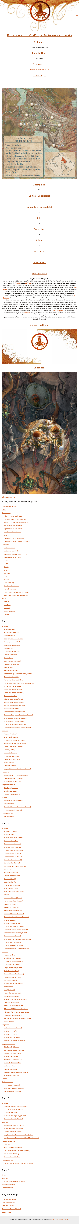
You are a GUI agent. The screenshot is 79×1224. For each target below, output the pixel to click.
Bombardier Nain (9, 635)
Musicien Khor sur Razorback (14, 914)
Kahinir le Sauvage (10, 753)
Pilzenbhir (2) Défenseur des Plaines (16, 1012)
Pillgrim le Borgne (10, 765)
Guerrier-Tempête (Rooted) (13, 1119)
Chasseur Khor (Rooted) (12, 847)
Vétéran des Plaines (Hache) (14, 702)
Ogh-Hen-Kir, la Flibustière (13, 529)
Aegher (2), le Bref (10, 955)
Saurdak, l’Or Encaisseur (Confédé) (16, 1072)
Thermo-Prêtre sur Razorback (14, 1040)
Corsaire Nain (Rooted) (12, 651)
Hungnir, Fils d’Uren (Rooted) (14, 983)
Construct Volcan (8, 1205)
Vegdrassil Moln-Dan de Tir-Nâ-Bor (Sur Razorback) (22, 1138)
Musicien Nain (8, 667)
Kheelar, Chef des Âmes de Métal (15, 999)
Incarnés (5, 731)
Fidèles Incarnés (7, 813)
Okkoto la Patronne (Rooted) (14, 1088)
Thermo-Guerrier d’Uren (12, 923)
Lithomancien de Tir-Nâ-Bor (13, 778)
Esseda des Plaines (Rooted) (11, 1209)
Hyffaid (6, 579)
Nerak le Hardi (9, 762)
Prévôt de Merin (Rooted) (13, 810)
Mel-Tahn (7, 605)
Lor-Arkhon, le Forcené (12, 759)
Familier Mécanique (10, 654)
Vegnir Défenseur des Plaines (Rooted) (17, 769)
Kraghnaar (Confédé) (11, 756)
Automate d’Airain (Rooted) (13, 837)
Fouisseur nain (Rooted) (12, 875)
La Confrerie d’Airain (11, 551)
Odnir (6, 560)
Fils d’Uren (7, 869)
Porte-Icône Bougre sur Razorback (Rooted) (19, 683)
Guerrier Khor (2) (10, 882)
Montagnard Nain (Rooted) (13, 910)
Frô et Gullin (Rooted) (11, 1154)
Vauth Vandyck (9, 1021)
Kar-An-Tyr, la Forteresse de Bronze (16, 522)
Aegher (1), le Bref (10, 734)
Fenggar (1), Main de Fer (12, 794)
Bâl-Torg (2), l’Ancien (11, 1047)
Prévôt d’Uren (9, 804)
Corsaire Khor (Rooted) (12, 863)
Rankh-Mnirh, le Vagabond (13, 1015)
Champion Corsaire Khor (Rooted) (15, 933)
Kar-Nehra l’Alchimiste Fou (13, 1059)
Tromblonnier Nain (10, 696)
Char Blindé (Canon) (9, 1199)
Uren (6, 570)
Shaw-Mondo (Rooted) (11, 1075)
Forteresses (6, 513)
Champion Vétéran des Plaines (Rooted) (17, 727)
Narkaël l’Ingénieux (10, 589)
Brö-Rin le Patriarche (11, 586)
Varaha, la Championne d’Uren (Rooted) (17, 1018)
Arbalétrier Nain (9, 629)
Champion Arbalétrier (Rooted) (14, 712)
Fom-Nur (18, 283)
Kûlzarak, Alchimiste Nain (12, 1063)
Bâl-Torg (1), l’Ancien (11, 788)
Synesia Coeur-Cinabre (12, 1157)
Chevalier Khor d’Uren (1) (12, 853)
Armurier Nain (9, 834)
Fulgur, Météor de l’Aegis (12, 977)
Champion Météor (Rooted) (13, 945)
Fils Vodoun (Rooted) (11, 872)
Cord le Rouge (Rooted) (12, 964)
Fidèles (4, 797)
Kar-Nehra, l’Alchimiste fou (39, 69)
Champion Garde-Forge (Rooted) (15, 724)
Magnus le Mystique (10, 1069)
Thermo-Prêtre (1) (10, 1031)
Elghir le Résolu (9, 816)
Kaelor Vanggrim (57, 310)
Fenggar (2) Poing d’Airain (13, 1053)
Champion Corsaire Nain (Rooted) (15, 718)
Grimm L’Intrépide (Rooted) (13, 746)
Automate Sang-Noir (11, 841)
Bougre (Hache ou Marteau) (13, 639)
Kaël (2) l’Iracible (9, 990)
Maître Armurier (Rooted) (13, 1028)
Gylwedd (7, 608)
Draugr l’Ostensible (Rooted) (14, 974)
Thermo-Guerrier (10, 920)
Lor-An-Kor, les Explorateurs (14, 538)
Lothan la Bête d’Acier (11, 1002)
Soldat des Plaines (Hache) (13, 689)
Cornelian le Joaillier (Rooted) (14, 1050)
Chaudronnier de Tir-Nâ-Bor (13, 850)
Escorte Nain (8, 648)
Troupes (5, 626)
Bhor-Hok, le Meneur (11, 737)
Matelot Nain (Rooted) (11, 664)
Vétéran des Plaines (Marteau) (14, 705)
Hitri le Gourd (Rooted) (12, 1085)
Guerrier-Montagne (10, 1112)
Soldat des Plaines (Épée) (12, 686)
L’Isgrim (6, 535)
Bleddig (6, 567)
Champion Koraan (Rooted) (13, 942)
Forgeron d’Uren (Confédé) (13, 800)
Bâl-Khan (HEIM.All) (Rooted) (13, 1147)
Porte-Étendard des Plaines (13, 680)
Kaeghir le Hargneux (11, 1056)
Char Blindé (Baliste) (9, 1202)
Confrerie (5, 544)
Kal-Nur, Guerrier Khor (12, 996)
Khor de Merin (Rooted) (12, 885)
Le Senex (7, 614)
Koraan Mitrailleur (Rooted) (13, 901)
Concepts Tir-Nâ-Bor (9, 506)
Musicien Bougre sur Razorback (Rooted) (18, 673)
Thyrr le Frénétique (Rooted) (14, 1128)
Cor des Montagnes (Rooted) (14, 1109)
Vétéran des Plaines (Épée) (13, 699)
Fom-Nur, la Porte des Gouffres (15, 519)
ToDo (4, 598)
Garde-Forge (8, 658)
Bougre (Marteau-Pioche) (12, 642)
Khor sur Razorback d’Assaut (14, 891)
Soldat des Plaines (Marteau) (14, 692)
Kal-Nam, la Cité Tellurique (13, 525)
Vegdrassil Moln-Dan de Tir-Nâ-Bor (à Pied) (18, 1135)
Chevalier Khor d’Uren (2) (13, 856)
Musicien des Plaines (11, 670)
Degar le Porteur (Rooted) (13, 967)
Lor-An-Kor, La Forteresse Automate (17, 541)
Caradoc (7, 573)
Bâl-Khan (7, 1144)
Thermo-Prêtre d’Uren (12, 1037)
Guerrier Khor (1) (10, 879)
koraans (27, 313)
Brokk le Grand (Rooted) (12, 958)
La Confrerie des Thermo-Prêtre (15, 554)
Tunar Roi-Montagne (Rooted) (14, 1181)
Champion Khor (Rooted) (12, 936)
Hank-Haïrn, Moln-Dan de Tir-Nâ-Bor (16, 592)
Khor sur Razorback (11, 888)
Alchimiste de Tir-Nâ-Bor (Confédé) (16, 775)
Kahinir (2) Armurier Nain (12, 993)
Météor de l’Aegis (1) (11, 904)
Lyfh (5, 576)
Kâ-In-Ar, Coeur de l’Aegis (13, 516)
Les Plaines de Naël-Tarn (12, 532)
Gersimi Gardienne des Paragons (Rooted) (18, 1163)
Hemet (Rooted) (9, 750)
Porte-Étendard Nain (11, 677)
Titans (4, 1175)
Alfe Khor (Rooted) (10, 831)
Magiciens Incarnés (8, 784)
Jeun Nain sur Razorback (12, 661)
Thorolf (6, 601)
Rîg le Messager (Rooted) (12, 1091)
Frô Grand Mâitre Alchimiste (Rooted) (17, 1150)
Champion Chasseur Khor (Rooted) (16, 929)
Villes (4, 510)
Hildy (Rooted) (9, 583)
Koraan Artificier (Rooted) (13, 898)
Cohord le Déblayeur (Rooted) (14, 961)
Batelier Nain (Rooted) (11, 632)
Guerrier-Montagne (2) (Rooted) (15, 1116)
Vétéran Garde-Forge (11, 708)
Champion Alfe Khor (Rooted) (14, 926)
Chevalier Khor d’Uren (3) (13, 860)
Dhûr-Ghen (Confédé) (11, 971)
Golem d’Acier (7, 1212)
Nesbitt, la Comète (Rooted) (13, 1005)
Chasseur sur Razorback (12, 844)
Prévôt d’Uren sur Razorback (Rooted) (17, 807)
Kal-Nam (28, 283)
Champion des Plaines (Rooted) (14, 721)
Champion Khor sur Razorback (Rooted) (17, 939)
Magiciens (5, 772)
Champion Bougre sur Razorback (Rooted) (18, 715)
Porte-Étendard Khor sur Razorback (16, 917)
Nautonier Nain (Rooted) (12, 781)
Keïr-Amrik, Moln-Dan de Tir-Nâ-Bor (16, 595)
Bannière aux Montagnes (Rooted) (15, 1106)
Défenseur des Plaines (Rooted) (15, 866)
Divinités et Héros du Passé (11, 557)
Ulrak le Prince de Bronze (12, 1131)
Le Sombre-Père (9, 1066)
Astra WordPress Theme (60, 1219)
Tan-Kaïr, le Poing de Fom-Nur (14, 1125)
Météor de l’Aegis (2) (11, 907)
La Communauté (9, 548)
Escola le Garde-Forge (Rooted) (15, 743)
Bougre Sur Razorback (12, 645)
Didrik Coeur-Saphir (11, 791)
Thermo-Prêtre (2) (10, 1034)
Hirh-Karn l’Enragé (10, 980)
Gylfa (6, 563)
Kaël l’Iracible (8, 986)
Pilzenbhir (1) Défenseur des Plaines (16, 1009)
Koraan (6, 895)
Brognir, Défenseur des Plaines (14, 740)
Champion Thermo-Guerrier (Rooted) (16, 948)
